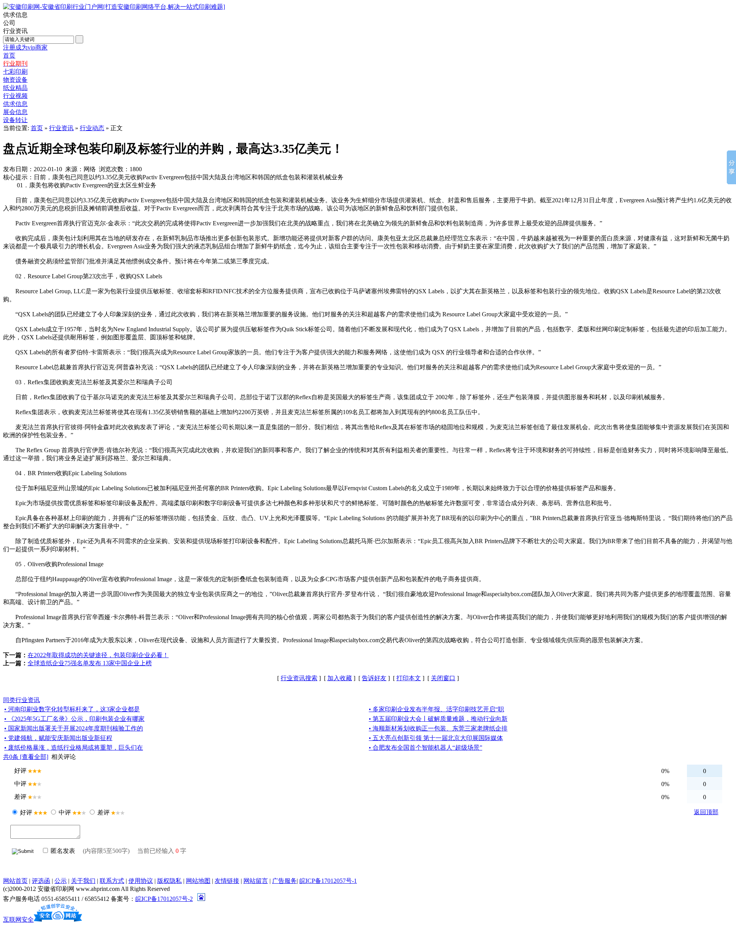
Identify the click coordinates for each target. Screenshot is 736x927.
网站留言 (255, 880)
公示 (60, 880)
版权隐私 (169, 880)
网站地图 (198, 880)
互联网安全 (18, 919)
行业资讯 (61, 128)
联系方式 (112, 880)
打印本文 (408, 678)
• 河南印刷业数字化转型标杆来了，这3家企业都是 (72, 709)
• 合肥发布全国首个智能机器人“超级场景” (425, 747)
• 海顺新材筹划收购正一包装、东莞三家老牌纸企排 (438, 728)
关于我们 (83, 880)
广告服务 (284, 880)
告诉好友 (374, 678)
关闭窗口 (443, 678)
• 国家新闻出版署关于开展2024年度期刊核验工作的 (73, 728)
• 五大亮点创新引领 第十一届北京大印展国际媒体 (436, 738)
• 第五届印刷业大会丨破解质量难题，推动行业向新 (438, 718)
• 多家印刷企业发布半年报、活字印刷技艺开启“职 (436, 709)
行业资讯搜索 (299, 678)
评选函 (41, 880)
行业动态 (92, 128)
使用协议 (140, 880)
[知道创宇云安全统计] (58, 919)
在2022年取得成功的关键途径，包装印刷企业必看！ (98, 655)
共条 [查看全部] (25, 756)
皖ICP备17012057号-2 (164, 899)
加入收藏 (339, 678)
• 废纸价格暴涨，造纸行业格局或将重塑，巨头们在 (73, 747)
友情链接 (227, 880)
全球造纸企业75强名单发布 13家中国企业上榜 (90, 663)
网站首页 (15, 880)
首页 (37, 128)
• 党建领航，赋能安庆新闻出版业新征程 (58, 738)
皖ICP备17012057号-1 (328, 880)
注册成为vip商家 (25, 47)
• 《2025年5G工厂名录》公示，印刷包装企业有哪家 (74, 718)
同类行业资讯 (21, 700)
